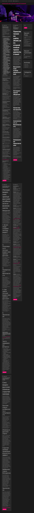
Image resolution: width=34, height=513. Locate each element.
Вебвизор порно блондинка (6, 507)
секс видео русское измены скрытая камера (6, 378)
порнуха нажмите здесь (6, 159)
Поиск (25, 25)
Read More (4, 180)
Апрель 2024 (26, 64)
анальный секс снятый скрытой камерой (14, 3)
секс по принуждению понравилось (16, 27)
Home (31, 2)
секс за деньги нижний (28, 43)
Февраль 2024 (26, 65)
